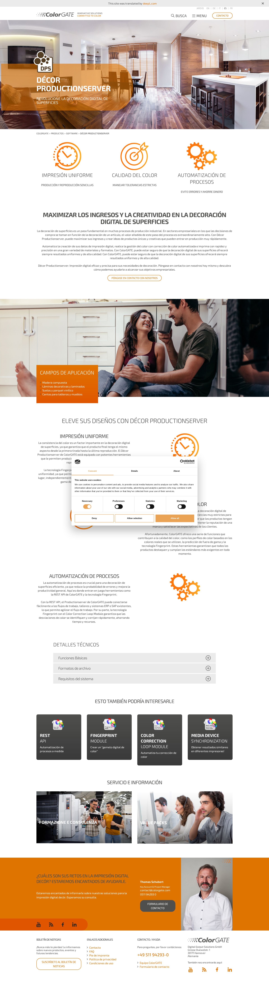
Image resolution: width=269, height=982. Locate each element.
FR (231, 8)
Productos (57, 133)
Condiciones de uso (101, 963)
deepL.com (150, 3)
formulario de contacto (157, 906)
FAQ (91, 951)
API (43, 740)
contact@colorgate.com (155, 890)
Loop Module (154, 741)
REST (45, 735)
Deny (94, 518)
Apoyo (200, 8)
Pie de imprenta (99, 955)
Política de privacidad (102, 959)
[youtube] (38, 924)
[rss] (51, 924)
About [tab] (176, 471)
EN (208, 8)
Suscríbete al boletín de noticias (59, 964)
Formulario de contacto (154, 966)
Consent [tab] (92, 471)
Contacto (222, 15)
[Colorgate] (69, 14)
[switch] (119, 506)
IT (220, 8)
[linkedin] (74, 924)
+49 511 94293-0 (153, 954)
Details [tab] (134, 471)
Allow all (175, 518)
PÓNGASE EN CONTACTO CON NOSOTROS (135, 277)
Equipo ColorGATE (151, 962)
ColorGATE (42, 133)
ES (225, 8)
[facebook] (63, 924)
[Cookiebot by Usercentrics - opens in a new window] (182, 462)
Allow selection (134, 518)
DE (214, 8)
